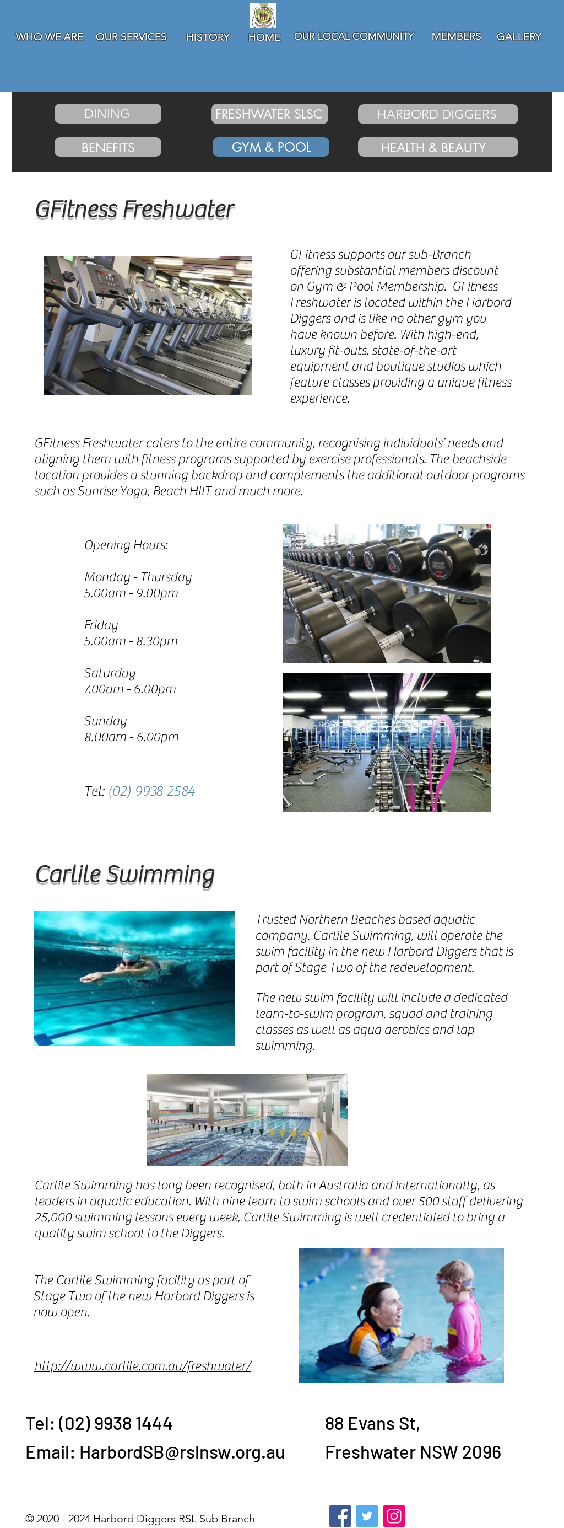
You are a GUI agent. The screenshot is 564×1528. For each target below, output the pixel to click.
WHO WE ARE (49, 36)
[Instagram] (394, 1516)
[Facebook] (340, 1516)
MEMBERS (456, 36)
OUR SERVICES (131, 36)
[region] (53, 61)
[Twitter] (367, 1516)
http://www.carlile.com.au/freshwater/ (142, 1366)
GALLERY (519, 36)
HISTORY (208, 37)
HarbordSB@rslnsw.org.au (182, 1451)
